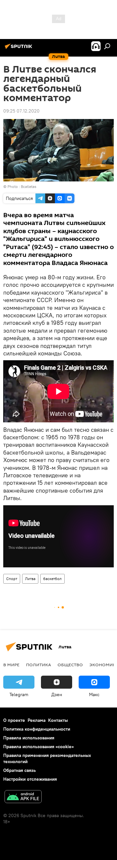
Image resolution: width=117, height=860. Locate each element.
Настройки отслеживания (30, 779)
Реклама (37, 720)
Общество (70, 665)
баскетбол (52, 578)
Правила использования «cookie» (38, 746)
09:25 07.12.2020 (21, 111)
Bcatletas (28, 186)
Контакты (58, 720)
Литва (30, 578)
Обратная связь (19, 770)
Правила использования (28, 738)
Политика (38, 665)
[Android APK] (23, 797)
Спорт (11, 578)
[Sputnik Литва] (19, 49)
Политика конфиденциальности (36, 729)
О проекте (14, 720)
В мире (11, 665)
